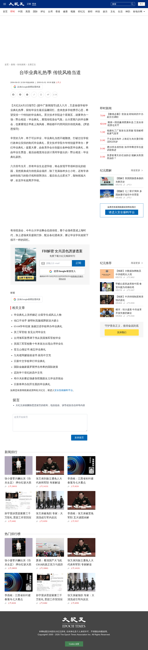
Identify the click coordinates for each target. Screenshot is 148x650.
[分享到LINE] (20, 95)
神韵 (127, 11)
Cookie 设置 (74, 644)
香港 (58, 11)
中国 (20, 11)
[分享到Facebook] (13, 95)
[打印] (41, 95)
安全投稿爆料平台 (63, 390)
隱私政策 (62, 279)
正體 (29, 4)
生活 (120, 11)
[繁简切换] (55, 95)
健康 (65, 11)
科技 (97, 11)
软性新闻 (21, 64)
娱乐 (105, 11)
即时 (12, 11)
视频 (73, 11)
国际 (35, 11)
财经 (90, 11)
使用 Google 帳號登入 (65, 271)
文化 (112, 11)
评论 (42, 11)
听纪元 (81, 11)
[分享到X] (27, 95)
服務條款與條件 (77, 276)
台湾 (50, 11)
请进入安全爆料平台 (122, 212)
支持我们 (121, 332)
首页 (5, 11)
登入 (141, 4)
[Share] (6, 486)
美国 (27, 11)
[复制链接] (34, 95)
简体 (34, 4)
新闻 (13, 64)
